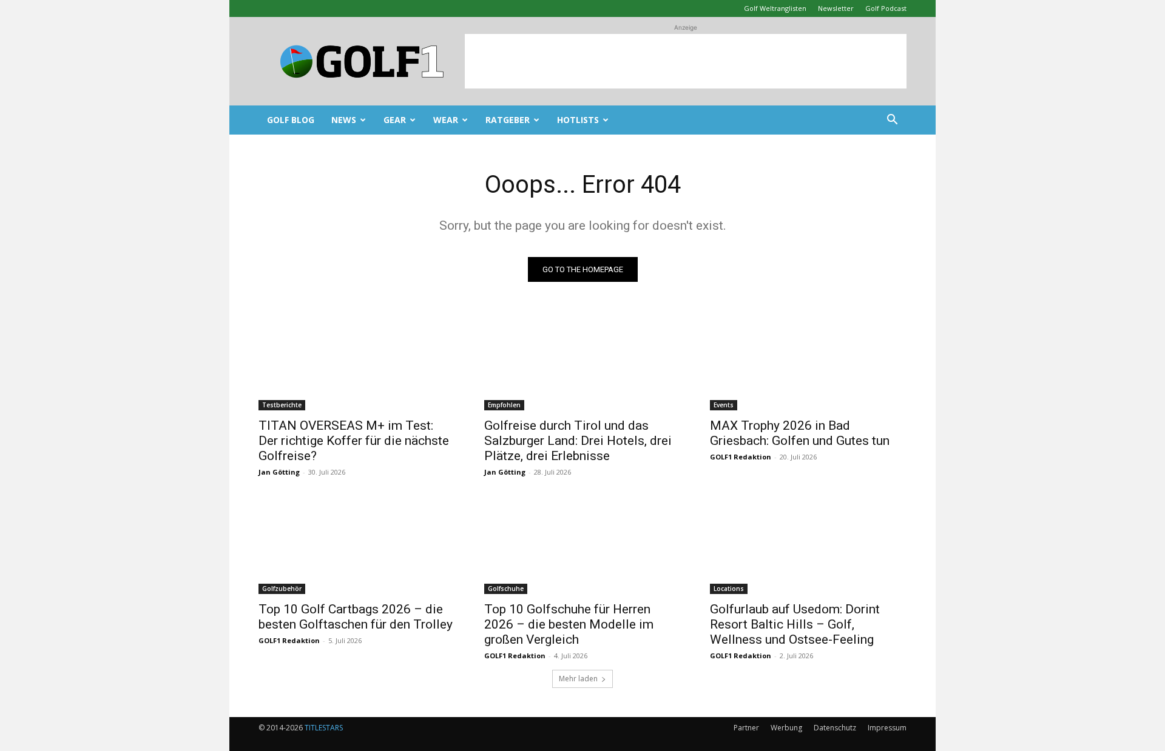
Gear (394, 119)
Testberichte (282, 405)
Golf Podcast (886, 8)
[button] (892, 121)
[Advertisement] (686, 61)
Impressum (887, 728)
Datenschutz (835, 728)
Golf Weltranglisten (775, 8)
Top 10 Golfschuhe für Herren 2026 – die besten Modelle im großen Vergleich (568, 624)
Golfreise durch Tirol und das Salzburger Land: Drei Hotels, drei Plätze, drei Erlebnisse (578, 440)
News (343, 119)
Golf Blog (290, 119)
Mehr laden (578, 678)
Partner (746, 728)
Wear (445, 119)
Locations (729, 588)
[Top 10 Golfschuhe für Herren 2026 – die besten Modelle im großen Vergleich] (582, 545)
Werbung (786, 728)
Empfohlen (504, 405)
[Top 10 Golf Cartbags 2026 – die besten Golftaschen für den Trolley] (356, 545)
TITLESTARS (324, 728)
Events (724, 405)
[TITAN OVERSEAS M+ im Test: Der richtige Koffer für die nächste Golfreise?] (356, 361)
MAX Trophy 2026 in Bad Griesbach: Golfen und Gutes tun (800, 433)
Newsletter (836, 8)
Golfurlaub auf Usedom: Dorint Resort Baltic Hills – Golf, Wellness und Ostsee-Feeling (795, 624)
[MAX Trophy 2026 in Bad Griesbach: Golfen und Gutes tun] (808, 361)
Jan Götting (279, 471)
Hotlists (578, 119)
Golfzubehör (282, 588)
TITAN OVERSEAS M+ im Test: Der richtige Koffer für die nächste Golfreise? (353, 440)
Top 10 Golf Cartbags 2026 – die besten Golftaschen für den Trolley (355, 617)
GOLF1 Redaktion (740, 456)
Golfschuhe (506, 588)
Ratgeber (507, 119)
